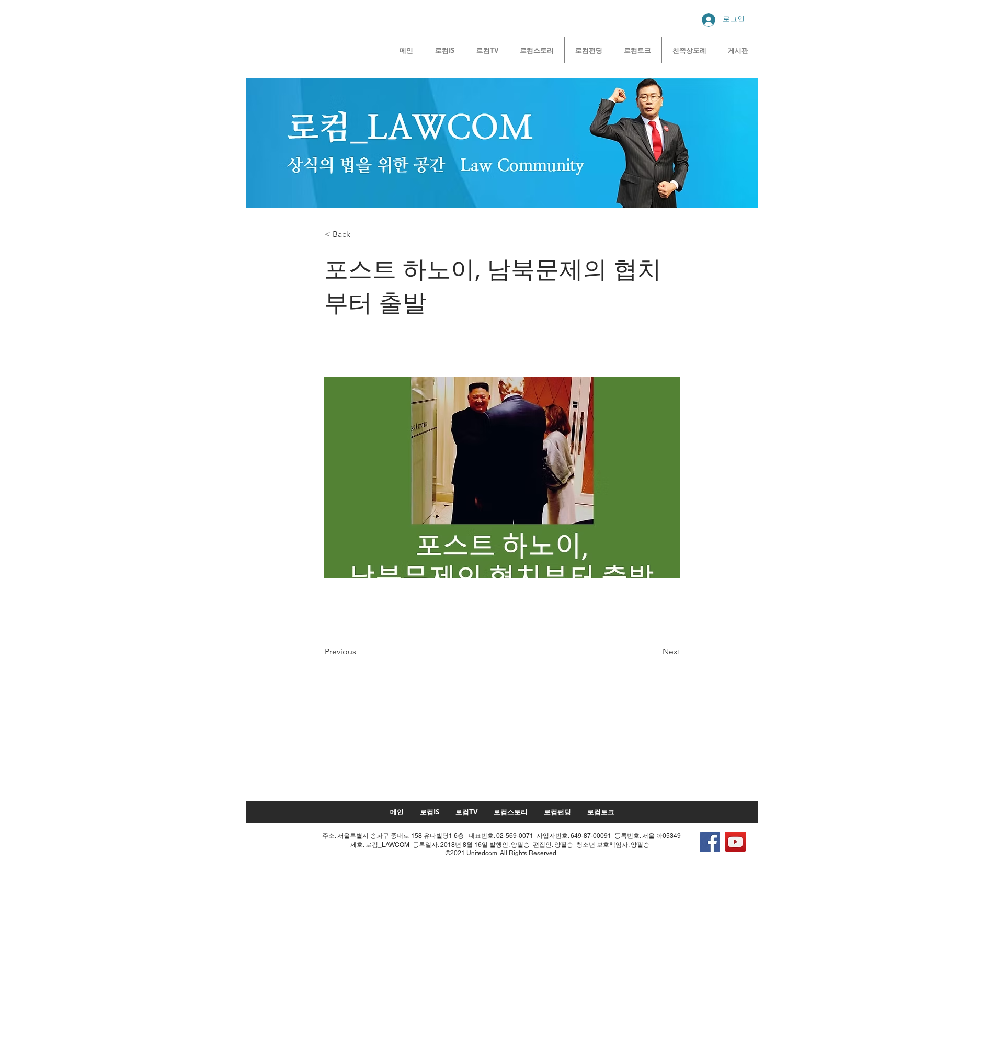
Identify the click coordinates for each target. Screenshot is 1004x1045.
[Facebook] (710, 842)
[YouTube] (735, 842)
